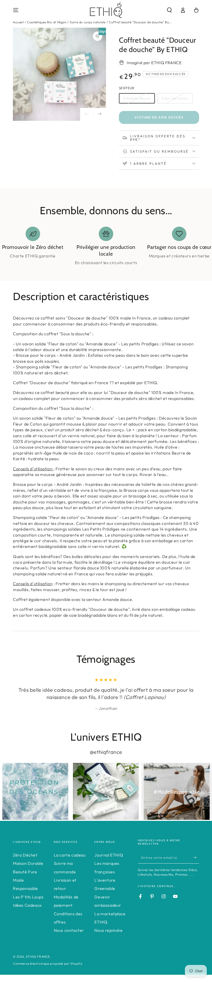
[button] (169, 10)
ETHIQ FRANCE (38, 956)
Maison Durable (28, 863)
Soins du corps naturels (87, 22)
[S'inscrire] (196, 857)
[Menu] (15, 10)
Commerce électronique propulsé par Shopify (47, 963)
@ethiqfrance (106, 752)
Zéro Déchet (25, 855)
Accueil (18, 22)
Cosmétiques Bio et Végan (46, 22)
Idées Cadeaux (27, 905)
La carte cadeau (70, 855)
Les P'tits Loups (28, 896)
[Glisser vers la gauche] (86, 114)
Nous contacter (69, 930)
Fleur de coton (175, 98)
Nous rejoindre (108, 930)
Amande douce (137, 98)
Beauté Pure (25, 871)
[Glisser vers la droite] (99, 114)
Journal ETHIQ (108, 855)
